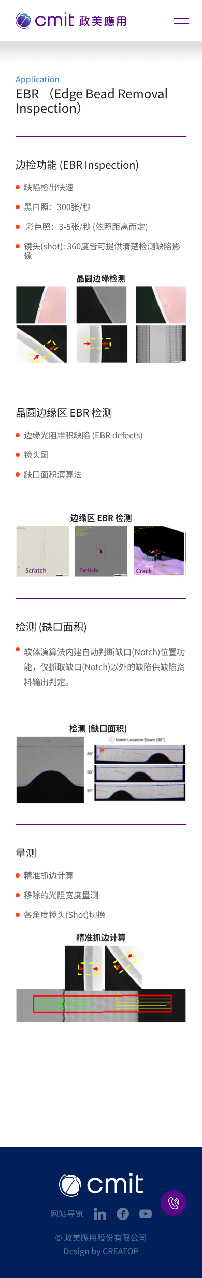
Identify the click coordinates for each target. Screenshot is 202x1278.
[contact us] (173, 1203)
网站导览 (66, 1213)
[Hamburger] (181, 20)
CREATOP (121, 1250)
